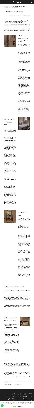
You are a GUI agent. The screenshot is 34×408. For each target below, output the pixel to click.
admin (17, 7)
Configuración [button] (19, 406)
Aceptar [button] (14, 406)
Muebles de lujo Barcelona (16, 384)
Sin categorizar (12, 7)
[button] (2, 405)
